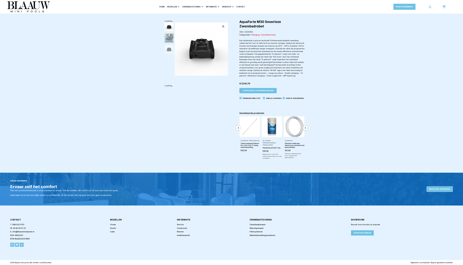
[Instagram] (12, 245)
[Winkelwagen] (444, 7)
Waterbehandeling (269, 143)
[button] (173, 7)
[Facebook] (17, 245)
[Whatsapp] (22, 245)
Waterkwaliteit (268, 145)
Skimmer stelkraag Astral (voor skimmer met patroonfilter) (294, 145)
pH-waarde (266, 140)
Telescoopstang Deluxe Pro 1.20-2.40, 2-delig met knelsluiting (250, 145)
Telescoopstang (254, 140)
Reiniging (255, 35)
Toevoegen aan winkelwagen (258, 91)
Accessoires (244, 140)
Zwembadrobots (268, 35)
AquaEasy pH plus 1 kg (271, 148)
